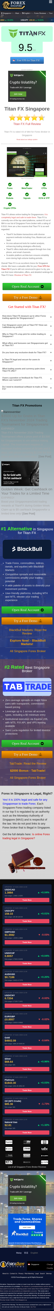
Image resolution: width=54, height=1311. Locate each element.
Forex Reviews (40, 13)
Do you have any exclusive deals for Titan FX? (27, 352)
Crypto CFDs (10, 208)
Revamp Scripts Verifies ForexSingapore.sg (13, 1300)
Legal (37, 1273)
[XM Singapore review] (26, 1143)
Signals (27, 198)
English (26, 13)
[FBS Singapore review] (44, 1143)
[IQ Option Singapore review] (44, 1157)
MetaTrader (27, 188)
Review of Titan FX (22, 275)
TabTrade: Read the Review (27, 763)
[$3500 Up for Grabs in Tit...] (10, 411)
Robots (9, 198)
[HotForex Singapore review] (8, 1157)
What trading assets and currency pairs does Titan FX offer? (27, 370)
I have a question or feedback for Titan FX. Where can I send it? (27, 379)
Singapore (6, 13)
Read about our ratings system (27, 139)
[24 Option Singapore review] (26, 1163)
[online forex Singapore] (13, 9)
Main (17, 13)
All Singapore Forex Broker (28, 651)
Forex (10, 188)
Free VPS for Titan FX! (28, 60)
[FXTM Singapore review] (44, 1163)
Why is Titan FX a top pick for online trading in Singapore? (27, 335)
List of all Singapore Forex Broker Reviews (27, 1167)
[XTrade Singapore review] (26, 1150)
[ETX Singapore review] (8, 1163)
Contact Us (13, 1273)
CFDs (44, 188)
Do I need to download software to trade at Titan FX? (27, 388)
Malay (19, 1253)
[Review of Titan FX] (27, 119)
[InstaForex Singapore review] (8, 1150)
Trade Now (27, 900)
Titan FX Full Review (27, 124)
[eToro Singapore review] (26, 1157)
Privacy (20, 1273)
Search (42, 1273)
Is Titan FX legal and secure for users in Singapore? (27, 361)
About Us (5, 1273)
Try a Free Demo (25, 297)
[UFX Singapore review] (44, 1150)
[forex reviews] (12, 1267)
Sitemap (49, 1273)
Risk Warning (29, 1273)
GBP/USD (44, 20)
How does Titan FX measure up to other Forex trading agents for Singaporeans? (27, 317)
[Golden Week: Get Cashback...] (20, 485)
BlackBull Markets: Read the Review (28, 631)
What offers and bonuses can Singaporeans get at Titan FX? (27, 344)
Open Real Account (25, 286)
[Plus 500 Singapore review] (8, 1143)
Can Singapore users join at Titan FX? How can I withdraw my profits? (27, 326)
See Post (33, 1307)
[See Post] (45, 456)
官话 (26, 1253)
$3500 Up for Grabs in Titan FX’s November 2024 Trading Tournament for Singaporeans (24, 420)
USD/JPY (13, 20)
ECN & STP (44, 198)
